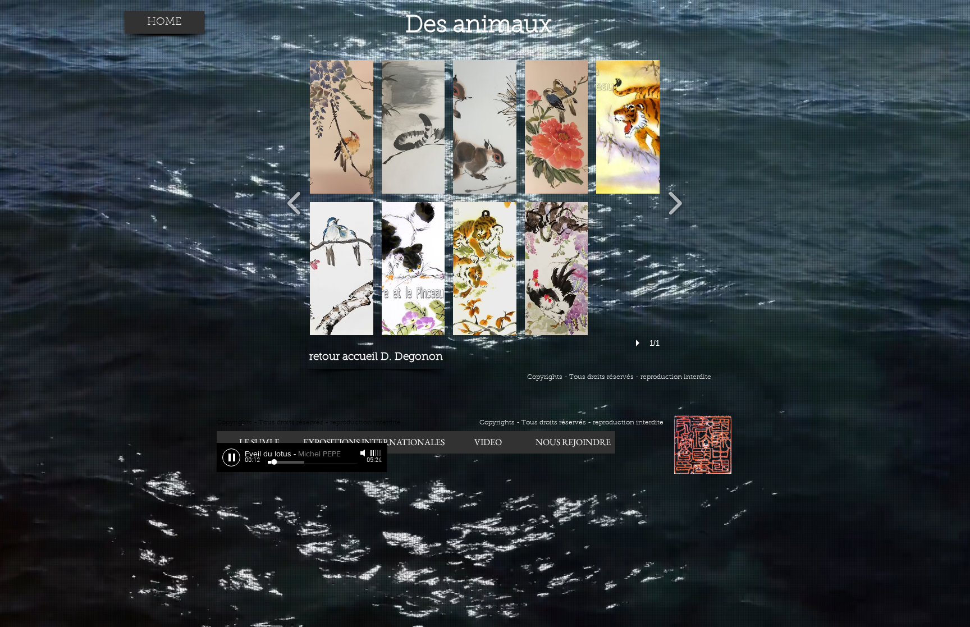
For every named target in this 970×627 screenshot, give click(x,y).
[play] (639, 343)
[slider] (376, 453)
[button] (341, 127)
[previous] (294, 202)
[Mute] (363, 453)
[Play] (231, 457)
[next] (675, 202)
